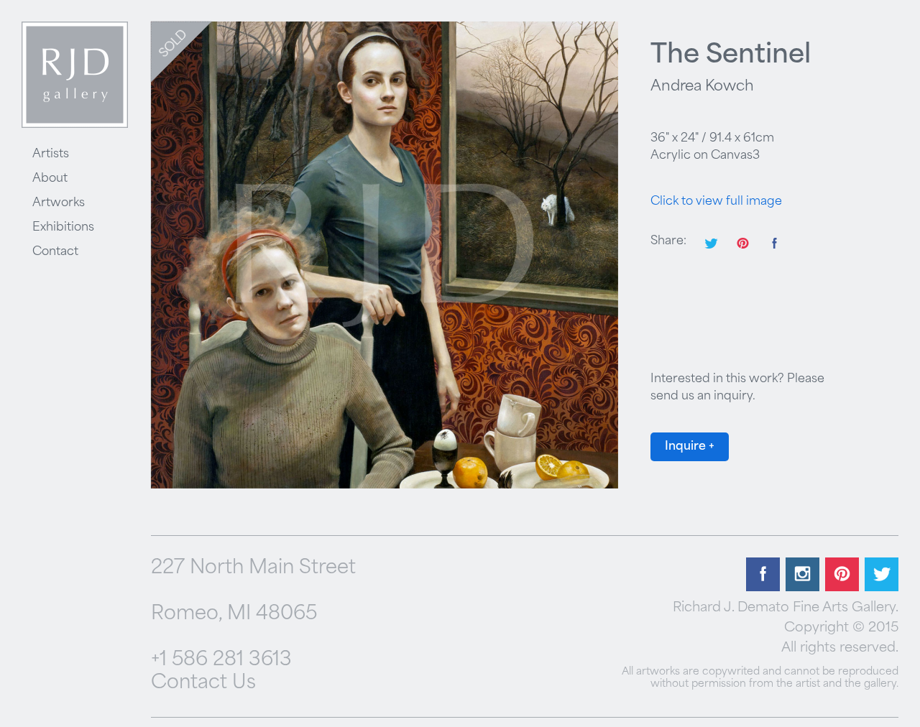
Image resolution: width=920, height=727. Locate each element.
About (50, 179)
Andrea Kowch (702, 87)
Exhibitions (63, 227)
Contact (55, 252)
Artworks (58, 203)
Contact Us (203, 683)
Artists (50, 154)
